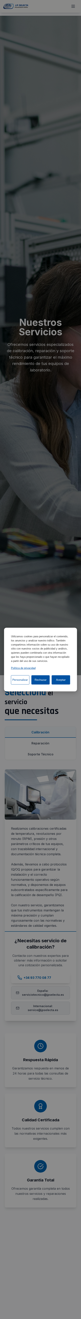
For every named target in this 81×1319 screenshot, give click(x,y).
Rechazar (41, 679)
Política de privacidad (23, 668)
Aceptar (61, 679)
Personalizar (20, 679)
